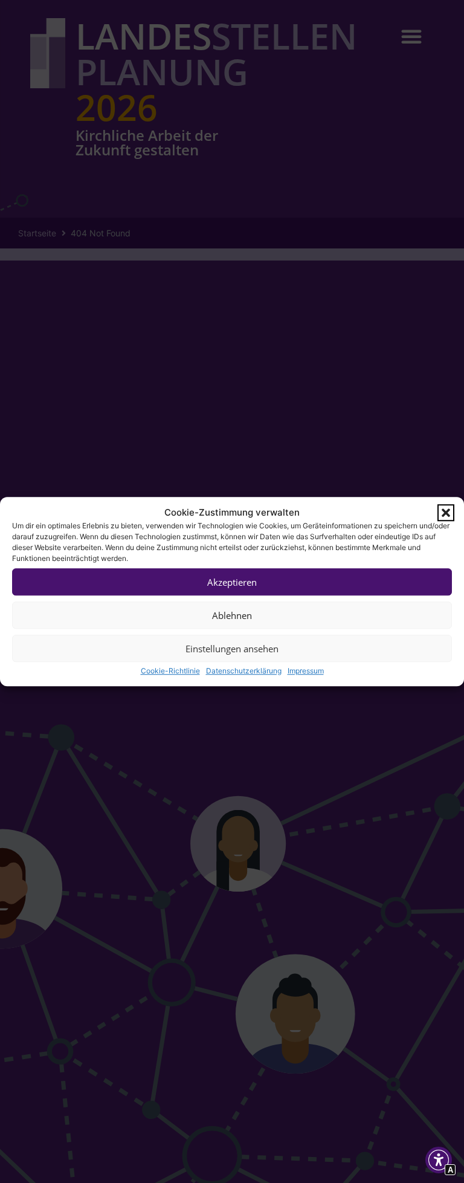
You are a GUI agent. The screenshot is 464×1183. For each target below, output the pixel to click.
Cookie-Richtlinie (170, 670)
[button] (446, 513)
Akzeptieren (232, 582)
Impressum (306, 670)
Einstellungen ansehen (232, 649)
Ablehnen (232, 615)
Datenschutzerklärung (244, 670)
